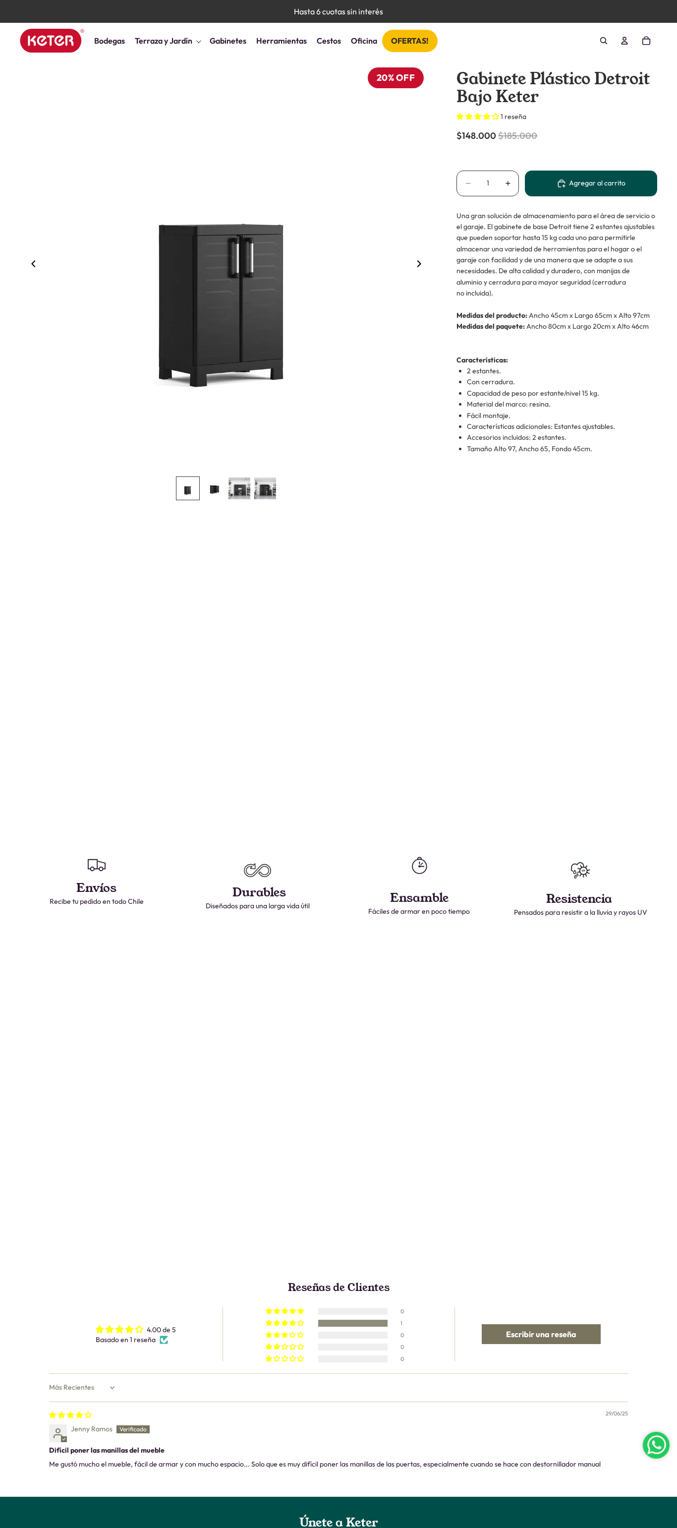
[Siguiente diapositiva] (422, 265)
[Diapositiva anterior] (31, 265)
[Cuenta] (624, 41)
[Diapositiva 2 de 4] (214, 488)
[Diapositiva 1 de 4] (188, 488)
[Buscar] (604, 41)
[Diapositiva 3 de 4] (239, 488)
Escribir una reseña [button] (541, 1334)
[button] (478, 116)
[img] (70, 1414)
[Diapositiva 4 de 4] (265, 488)
